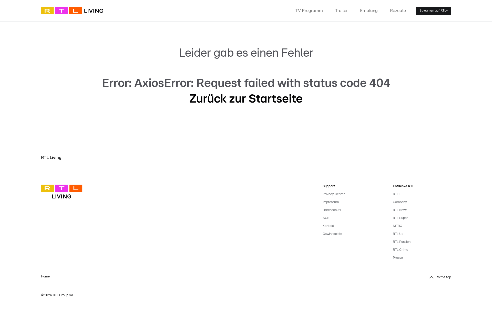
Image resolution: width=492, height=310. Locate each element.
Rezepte (398, 10)
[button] (351, 277)
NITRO (397, 226)
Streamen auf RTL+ (433, 10)
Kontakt (328, 226)
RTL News (400, 210)
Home (45, 276)
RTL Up (398, 234)
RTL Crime (400, 250)
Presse (398, 257)
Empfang (369, 10)
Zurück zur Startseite (246, 99)
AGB (326, 218)
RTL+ (396, 194)
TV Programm (309, 10)
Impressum (331, 202)
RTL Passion (402, 242)
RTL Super (400, 218)
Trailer (341, 10)
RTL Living (51, 157)
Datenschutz (332, 210)
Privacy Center (334, 194)
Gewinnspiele (332, 234)
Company (400, 202)
